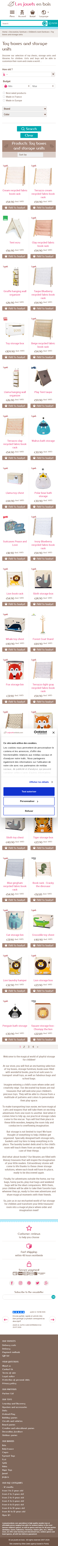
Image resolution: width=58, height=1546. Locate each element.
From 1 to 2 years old (12, 1491)
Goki (4, 1463)
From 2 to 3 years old (13, 1494)
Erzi (4, 1460)
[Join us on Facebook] (12, 1283)
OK (53, 1297)
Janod (4, 1473)
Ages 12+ (6, 1515)
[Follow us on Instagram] (20, 1283)
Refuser (29, 811)
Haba (4, 1467)
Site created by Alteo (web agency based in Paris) (29, 1543)
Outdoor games (9, 1435)
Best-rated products (16, 92)
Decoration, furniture (18, 31)
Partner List (8, 1394)
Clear (29, 135)
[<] (5, 1319)
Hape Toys (7, 1470)
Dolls (4, 1411)
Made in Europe (14, 100)
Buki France (8, 1449)
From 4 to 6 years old (13, 1501)
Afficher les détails (39, 782)
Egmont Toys (8, 1456)
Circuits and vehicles (12, 1421)
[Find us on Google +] (46, 1283)
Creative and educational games (18, 1428)
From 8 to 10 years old (13, 1508)
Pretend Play (8, 1414)
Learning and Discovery (13, 1404)
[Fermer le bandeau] (53, 733)
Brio (4, 1445)
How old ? (7, 69)
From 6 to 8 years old (13, 1505)
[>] (52, 1319)
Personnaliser (27, 801)
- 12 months (7, 1487)
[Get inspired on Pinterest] (29, 1283)
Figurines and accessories (14, 1407)
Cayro (5, 1452)
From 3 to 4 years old (13, 1498)
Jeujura (5, 1477)
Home (4, 31)
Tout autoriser (29, 791)
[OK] (44, 23)
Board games (8, 1425)
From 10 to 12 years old (13, 1512)
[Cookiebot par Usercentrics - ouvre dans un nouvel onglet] (35, 733)
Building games (9, 1418)
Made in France (14, 96)
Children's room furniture (39, 31)
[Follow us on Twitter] (37, 1283)
